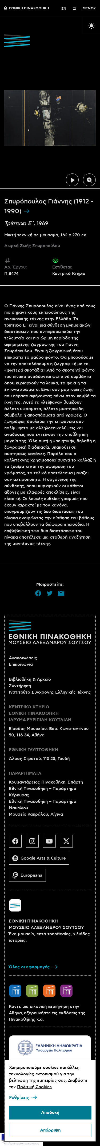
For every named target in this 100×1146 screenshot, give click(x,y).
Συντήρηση (20, 686)
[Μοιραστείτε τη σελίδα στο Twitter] (49, 593)
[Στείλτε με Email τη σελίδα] (61, 593)
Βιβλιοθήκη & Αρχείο (30, 679)
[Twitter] (68, 843)
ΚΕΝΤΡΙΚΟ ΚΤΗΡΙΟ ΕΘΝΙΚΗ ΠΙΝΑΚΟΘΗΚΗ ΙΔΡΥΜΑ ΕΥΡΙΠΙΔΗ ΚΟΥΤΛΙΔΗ (40, 713)
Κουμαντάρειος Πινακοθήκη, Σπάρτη (46, 782)
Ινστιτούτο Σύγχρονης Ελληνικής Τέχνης (50, 692)
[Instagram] (34, 843)
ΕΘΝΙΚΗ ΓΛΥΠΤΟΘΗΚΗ (33, 750)
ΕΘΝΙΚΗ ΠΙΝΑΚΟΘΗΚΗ (29, 8)
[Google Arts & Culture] (41, 860)
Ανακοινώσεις (23, 658)
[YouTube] (51, 843)
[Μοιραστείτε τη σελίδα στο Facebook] (38, 593)
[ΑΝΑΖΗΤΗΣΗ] (74, 8)
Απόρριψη (50, 1130)
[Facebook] (17, 843)
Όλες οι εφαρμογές (29, 967)
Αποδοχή (50, 1112)
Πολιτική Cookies (34, 1087)
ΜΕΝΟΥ (89, 8)
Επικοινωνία (21, 664)
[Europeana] (29, 877)
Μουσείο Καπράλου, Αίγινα (36, 814)
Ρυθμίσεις (19, 1097)
